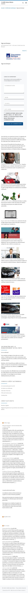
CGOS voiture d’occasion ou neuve (9, 334)
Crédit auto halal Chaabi (6, 278)
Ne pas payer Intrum (6, 528)
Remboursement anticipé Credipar (9, 259)
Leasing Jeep (4, 395)
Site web (8, 109)
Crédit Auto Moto (10, 588)
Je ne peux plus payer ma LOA (8, 386)
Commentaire (10, 85)
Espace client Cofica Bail (6, 221)
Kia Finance (3, 314)
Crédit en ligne (7, 423)
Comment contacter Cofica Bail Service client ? (11, 164)
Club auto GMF (4, 296)
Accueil (2, 8)
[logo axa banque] (14, 56)
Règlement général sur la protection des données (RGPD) (12, 408)
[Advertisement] (14, 25)
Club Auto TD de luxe (5, 390)
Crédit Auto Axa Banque (10, 8)
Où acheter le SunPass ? (7, 556)
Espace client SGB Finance (7, 541)
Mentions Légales (5, 405)
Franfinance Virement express (8, 471)
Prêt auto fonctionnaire (6, 393)
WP (9, 590)
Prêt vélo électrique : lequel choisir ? (9, 443)
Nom (6, 97)
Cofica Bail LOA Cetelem (6, 201)
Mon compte (6, 525)
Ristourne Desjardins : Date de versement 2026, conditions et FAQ (12, 426)
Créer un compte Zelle (7, 568)
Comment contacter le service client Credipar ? (11, 239)
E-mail (7, 103)
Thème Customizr (21, 590)
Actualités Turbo (7, 516)
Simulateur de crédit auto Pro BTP (9, 184)
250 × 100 (11, 45)
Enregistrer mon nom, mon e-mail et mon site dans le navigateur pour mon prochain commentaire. (13, 117)
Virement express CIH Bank (7, 458)
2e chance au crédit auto (6, 388)
